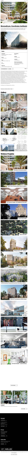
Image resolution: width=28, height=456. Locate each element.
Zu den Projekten (13, 385)
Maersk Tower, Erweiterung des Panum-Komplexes (17, 186)
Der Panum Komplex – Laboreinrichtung (19, 363)
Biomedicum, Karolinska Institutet (20, 170)
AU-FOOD (25, 315)
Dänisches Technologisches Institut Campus (18, 299)
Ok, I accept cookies (14, 454)
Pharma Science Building (22, 331)
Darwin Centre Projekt (22, 218)
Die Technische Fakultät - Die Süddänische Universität (17, 202)
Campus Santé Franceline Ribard (21, 266)
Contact (2, 405)
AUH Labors (24, 347)
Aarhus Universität (23, 234)
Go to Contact (23, 408)
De (24, 0)
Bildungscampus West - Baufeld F (20, 250)
